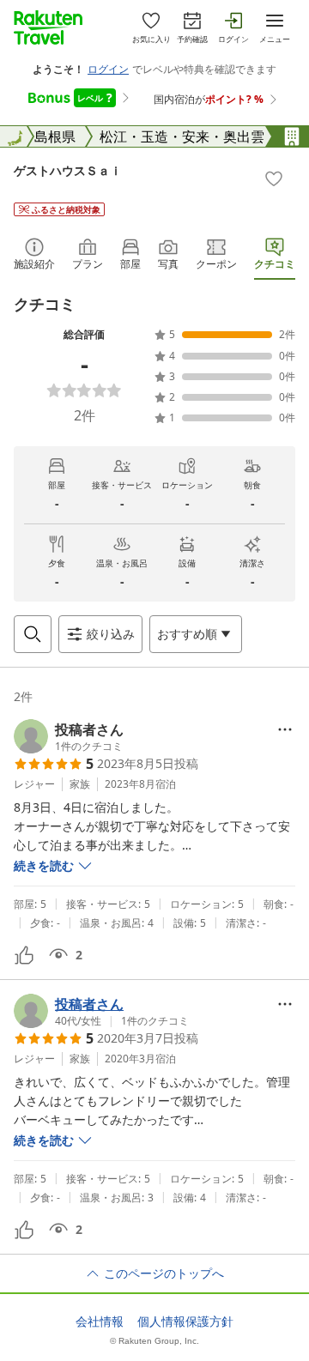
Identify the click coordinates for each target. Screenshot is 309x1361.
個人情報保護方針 (185, 1321)
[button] (69, 736)
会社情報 (100, 1321)
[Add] (273, 178)
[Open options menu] (285, 729)
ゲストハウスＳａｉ (68, 170)
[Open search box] (33, 634)
